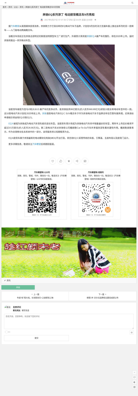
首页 (4, 7)
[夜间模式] (134, 382)
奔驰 (44, 113)
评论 (70, 20)
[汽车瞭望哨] (68, 3)
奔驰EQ (90, 36)
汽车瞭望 (15, 26)
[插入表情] (132, 332)
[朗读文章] (95, 19)
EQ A (10, 123)
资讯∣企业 (13, 7)
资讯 (21, 7)
